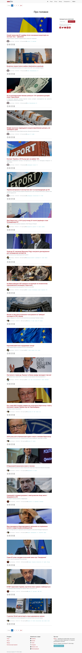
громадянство (29, 226)
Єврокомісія (30, 470)
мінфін (33, 134)
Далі (21, 5)
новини (39, 226)
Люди (8, 638)
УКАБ (42, 195)
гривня (29, 591)
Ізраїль (45, 562)
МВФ (38, 591)
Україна (41, 320)
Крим (33, 320)
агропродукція (29, 164)
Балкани (29, 441)
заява (43, 257)
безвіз (28, 70)
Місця (8, 640)
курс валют (35, 591)
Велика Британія (32, 103)
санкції (39, 350)
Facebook (33, 638)
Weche (55, 638)
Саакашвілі (41, 501)
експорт (28, 41)
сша (40, 411)
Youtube (33, 640)
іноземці (29, 289)
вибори (29, 320)
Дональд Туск (38, 562)
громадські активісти (30, 257)
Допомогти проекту (58, 645)
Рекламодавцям (35, 648)
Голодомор (34, 562)
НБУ (41, 591)
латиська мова (38, 620)
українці (43, 226)
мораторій (34, 41)
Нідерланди (36, 501)
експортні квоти (36, 195)
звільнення (41, 532)
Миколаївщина (34, 289)
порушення (43, 289)
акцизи (28, 134)
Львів (31, 379)
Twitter (32, 642)
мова (43, 620)
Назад (9, 5)
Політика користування (12, 644)
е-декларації (37, 257)
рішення (33, 350)
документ (34, 226)
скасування (9, 259)
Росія (36, 350)
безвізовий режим (33, 70)
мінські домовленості (37, 379)
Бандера (29, 562)
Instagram (33, 644)
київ (29, 379)
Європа (29, 532)
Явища (8, 642)
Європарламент (34, 532)
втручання (29, 411)
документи (30, 501)
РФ (38, 320)
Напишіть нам (34, 646)
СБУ (46, 289)
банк (28, 103)
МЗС (34, 411)
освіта (48, 620)
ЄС (31, 41)
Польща (48, 562)
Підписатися (71, 21)
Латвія (34, 620)
